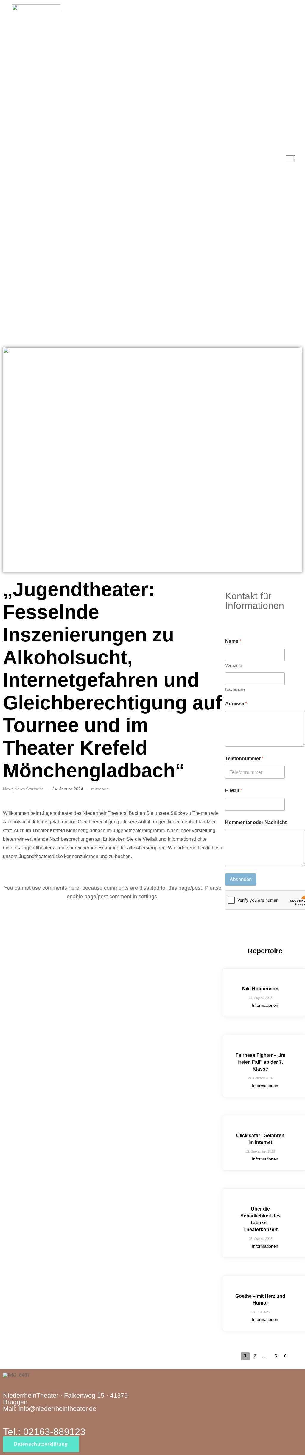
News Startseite (29, 788)
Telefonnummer (244, 758)
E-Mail (233, 790)
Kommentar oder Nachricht (256, 822)
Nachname (235, 689)
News (8, 788)
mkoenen (100, 788)
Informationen (265, 1005)
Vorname (233, 665)
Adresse (236, 703)
